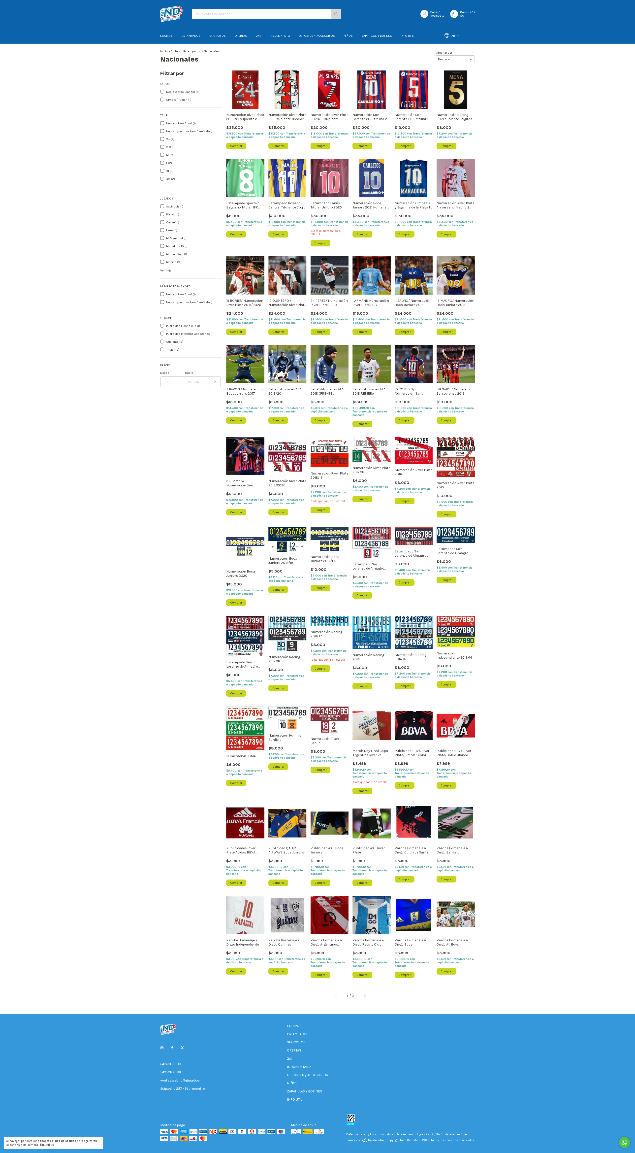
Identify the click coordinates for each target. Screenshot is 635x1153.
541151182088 (170, 1064)
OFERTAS (241, 35)
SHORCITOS (217, 35)
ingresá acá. (425, 1134)
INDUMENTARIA (280, 35)
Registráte (437, 15)
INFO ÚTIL (407, 35)
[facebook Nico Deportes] (172, 1048)
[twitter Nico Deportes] (182, 1048)
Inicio (164, 51)
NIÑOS (348, 35)
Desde (164, 372)
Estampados (192, 51)
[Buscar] (336, 14)
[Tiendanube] (365, 1141)
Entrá (434, 12)
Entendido (47, 1145)
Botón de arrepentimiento (453, 1134)
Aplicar (215, 381)
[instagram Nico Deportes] (162, 1048)
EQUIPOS (166, 35)
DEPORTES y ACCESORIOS (317, 35)
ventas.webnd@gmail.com (181, 1080)
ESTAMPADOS (191, 35)
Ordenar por (444, 52)
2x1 (258, 35)
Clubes (175, 51)
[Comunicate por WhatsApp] (624, 1142)
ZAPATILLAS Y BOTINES (377, 35)
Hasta (189, 372)
